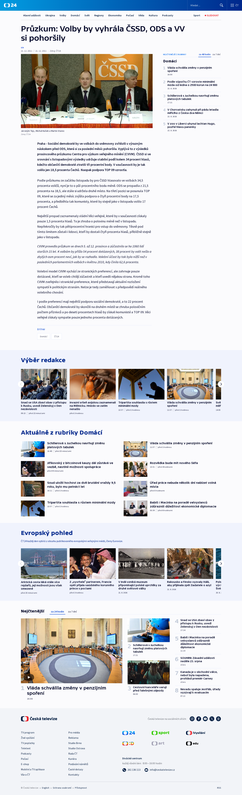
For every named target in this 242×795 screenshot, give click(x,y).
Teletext (26, 748)
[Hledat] (221, 5)
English (45, 787)
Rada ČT (73, 753)
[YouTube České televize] (205, 718)
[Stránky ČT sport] (160, 732)
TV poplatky (28, 743)
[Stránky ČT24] (128, 732)
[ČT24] (10, 5)
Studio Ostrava (76, 748)
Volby (63, 15)
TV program (27, 732)
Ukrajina (50, 15)
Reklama (73, 737)
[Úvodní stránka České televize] (39, 718)
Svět (87, 15)
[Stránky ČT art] (158, 743)
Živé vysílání (27, 737)
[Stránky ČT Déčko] (128, 743)
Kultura (153, 15)
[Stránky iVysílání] (195, 732)
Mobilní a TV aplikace (33, 769)
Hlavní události (32, 15)
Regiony (99, 15)
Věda (141, 15)
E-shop (25, 764)
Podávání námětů (78, 764)
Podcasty (167, 15)
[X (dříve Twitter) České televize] (212, 718)
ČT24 (56, 336)
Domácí (75, 15)
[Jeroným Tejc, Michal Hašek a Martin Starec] (87, 91)
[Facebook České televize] (198, 718)
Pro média (74, 732)
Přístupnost (81, 787)
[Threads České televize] (218, 718)
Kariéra (72, 758)
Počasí (130, 15)
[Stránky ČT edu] (192, 743)
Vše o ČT (25, 774)
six (22, 47)
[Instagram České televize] (192, 718)
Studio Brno (75, 743)
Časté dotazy (75, 769)
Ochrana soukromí (62, 787)
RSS (219, 787)
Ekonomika (114, 15)
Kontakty (73, 774)
